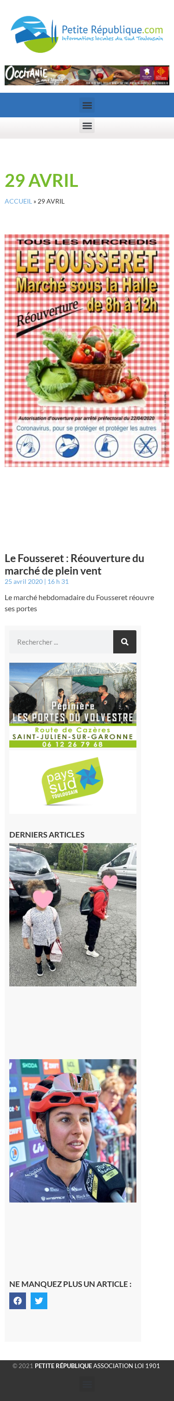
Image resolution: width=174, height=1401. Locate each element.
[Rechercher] (124, 641)
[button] (87, 105)
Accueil (18, 201)
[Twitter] (39, 1300)
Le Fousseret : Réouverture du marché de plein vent (74, 564)
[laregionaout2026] (87, 82)
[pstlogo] (72, 811)
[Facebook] (17, 1300)
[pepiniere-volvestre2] (72, 744)
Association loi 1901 (97, 1365)
